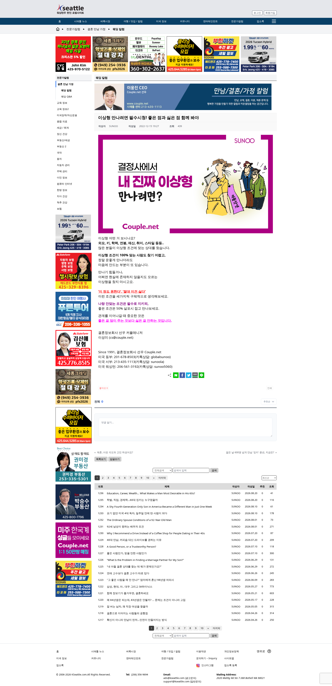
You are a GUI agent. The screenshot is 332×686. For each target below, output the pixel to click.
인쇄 (269, 388)
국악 (59, 152)
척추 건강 (62, 202)
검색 (214, 470)
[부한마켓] (221, 54)
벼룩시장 (105, 21)
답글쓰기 (115, 459)
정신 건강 (62, 134)
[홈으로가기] (70, 9)
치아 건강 (62, 196)
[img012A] (74, 502)
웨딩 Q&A (66, 96)
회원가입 (270, 12)
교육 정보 (62, 102)
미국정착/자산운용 (67, 115)
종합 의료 (62, 121)
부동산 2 (61, 146)
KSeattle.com (79, 674)
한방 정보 (62, 190)
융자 (59, 158)
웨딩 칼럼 (66, 90)
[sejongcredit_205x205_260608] (110, 54)
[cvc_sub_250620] (73, 54)
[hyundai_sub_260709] (258, 54)
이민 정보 (62, 177)
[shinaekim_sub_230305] (74, 348)
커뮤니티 (185, 21)
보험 (59, 208)
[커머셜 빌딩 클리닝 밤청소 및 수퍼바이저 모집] (184, 54)
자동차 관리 (63, 165)
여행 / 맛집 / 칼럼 (133, 21)
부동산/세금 (63, 140)
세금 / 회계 (63, 127)
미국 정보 (161, 21)
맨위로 (261, 651)
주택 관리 (62, 171)
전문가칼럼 (237, 21)
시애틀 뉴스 (80, 21)
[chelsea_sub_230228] (74, 271)
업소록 (260, 21)
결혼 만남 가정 (96, 29)
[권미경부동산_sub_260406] (74, 464)
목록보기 (101, 459)
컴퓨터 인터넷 (64, 183)
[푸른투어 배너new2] (74, 309)
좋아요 (103, 388)
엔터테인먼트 (210, 21)
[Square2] (147, 54)
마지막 (162, 477)
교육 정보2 (63, 109)
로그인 (257, 12)
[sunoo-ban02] (74, 540)
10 (147, 477)
